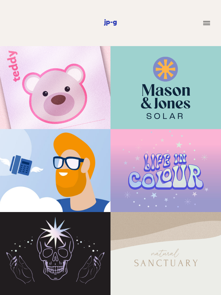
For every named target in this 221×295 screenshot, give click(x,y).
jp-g (110, 22)
